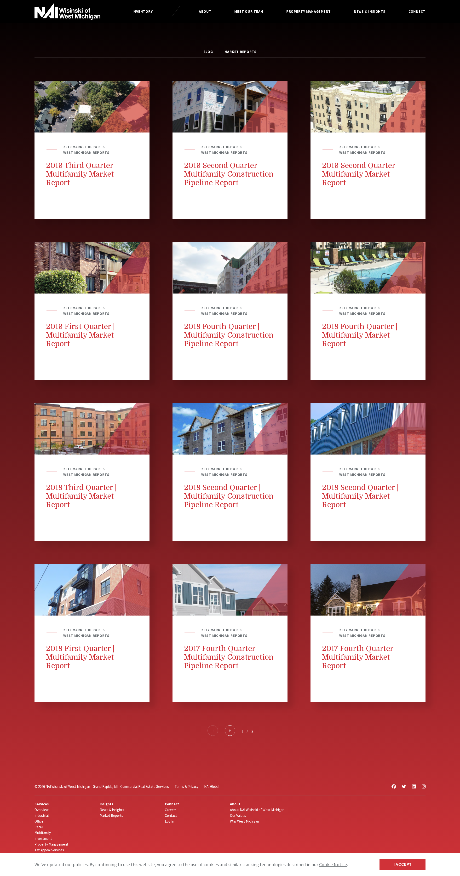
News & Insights (369, 11)
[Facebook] (393, 786)
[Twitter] (404, 786)
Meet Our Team (248, 11)
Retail (38, 827)
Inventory (142, 11)
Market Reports (240, 51)
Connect (417, 11)
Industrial (41, 815)
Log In (169, 821)
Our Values (238, 815)
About (205, 11)
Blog (208, 51)
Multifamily (42, 832)
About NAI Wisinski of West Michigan (257, 809)
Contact (171, 815)
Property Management (308, 11)
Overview (41, 809)
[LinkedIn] (414, 786)
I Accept (403, 864)
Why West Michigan (244, 821)
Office (38, 821)
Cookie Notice (333, 864)
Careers (171, 809)
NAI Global (211, 786)
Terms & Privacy (186, 786)
